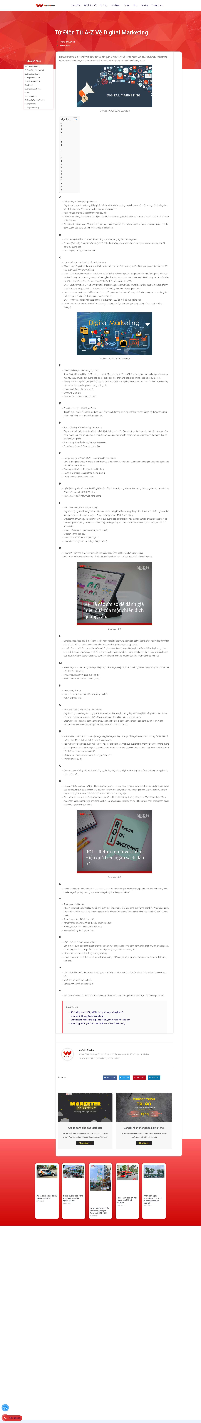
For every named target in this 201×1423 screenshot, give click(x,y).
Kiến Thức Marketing (32, 66)
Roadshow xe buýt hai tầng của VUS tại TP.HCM (127, 1200)
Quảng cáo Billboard (32, 74)
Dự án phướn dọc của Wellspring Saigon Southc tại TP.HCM (99, 1210)
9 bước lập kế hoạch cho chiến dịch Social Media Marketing (98, 1023)
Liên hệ (144, 5)
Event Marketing (31, 96)
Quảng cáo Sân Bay (32, 108)
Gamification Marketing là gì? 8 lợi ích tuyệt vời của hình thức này (100, 1019)
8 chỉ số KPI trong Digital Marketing (87, 1016)
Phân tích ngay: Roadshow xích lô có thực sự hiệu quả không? (153, 1199)
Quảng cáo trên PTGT (33, 81)
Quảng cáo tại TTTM (32, 78)
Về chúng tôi (90, 5)
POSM (27, 93)
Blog (135, 5)
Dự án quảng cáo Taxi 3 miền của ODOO (47, 1197)
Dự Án (126, 5)
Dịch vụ (103, 5)
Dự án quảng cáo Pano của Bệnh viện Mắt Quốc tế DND (73, 1198)
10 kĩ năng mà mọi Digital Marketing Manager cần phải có (97, 1012)
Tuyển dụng (157, 5)
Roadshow (29, 85)
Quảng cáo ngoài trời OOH (34, 70)
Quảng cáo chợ (30, 104)
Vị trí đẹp (115, 5)
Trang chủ (75, 5)
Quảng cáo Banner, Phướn (34, 100)
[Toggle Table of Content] (74, 119)
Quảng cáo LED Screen (33, 89)
